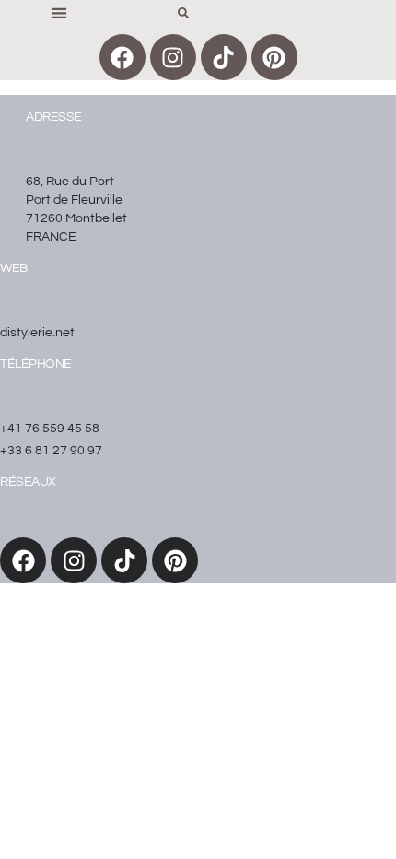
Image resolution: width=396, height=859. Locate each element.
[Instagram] (173, 57)
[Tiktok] (224, 57)
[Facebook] (122, 57)
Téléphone (36, 364)
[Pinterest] (274, 57)
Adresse (54, 117)
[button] (58, 12)
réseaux (28, 482)
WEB (14, 268)
